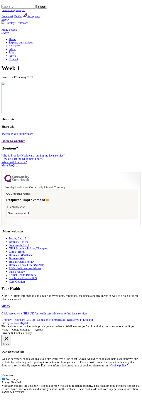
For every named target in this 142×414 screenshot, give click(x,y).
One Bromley (17, 271)
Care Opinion (17, 281)
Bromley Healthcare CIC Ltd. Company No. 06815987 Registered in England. (47, 319)
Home (12, 39)
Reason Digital (19, 323)
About (12, 49)
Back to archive (13, 141)
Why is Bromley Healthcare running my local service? (33, 155)
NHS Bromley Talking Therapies (28, 248)
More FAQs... (9, 165)
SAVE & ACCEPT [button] (12, 392)
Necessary (12, 379)
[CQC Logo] (16, 181)
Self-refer (14, 45)
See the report (17, 213)
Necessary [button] (7, 375)
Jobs (11, 52)
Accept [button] (39, 329)
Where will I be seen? (14, 162)
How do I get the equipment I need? (22, 158)
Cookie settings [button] (21, 329)
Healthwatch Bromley (22, 261)
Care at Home (17, 251)
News (12, 55)
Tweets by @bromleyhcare (17, 133)
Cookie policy (118, 365)
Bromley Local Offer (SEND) (26, 265)
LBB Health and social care (25, 268)
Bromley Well (17, 258)
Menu (4, 29)
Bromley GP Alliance (21, 255)
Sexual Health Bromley (22, 274)
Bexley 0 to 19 (17, 238)
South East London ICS (23, 278)
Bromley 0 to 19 (18, 241)
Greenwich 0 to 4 (19, 245)
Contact (13, 59)
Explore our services (21, 42)
